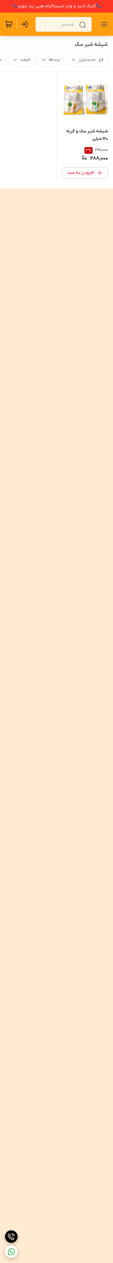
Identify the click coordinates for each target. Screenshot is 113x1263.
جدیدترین (87, 59)
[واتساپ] (11, 1251)
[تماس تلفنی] (11, 1236)
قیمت (25, 59)
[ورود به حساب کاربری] (25, 24)
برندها (54, 59)
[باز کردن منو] (103, 24)
